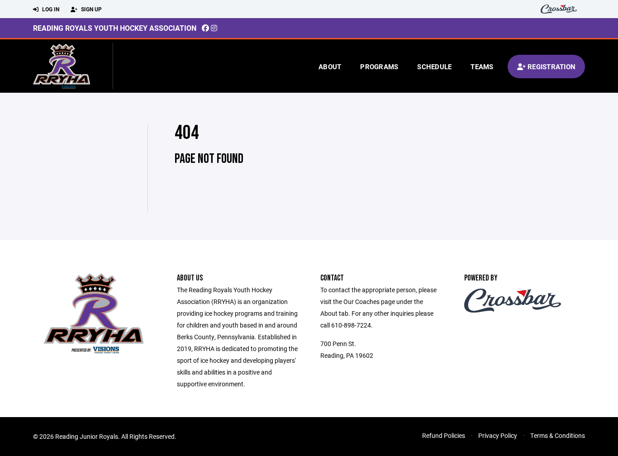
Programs (379, 66)
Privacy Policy (497, 435)
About (330, 66)
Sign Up (91, 9)
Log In (50, 9)
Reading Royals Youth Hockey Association (114, 28)
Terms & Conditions (557, 435)
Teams (482, 66)
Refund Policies (443, 435)
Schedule (434, 66)
